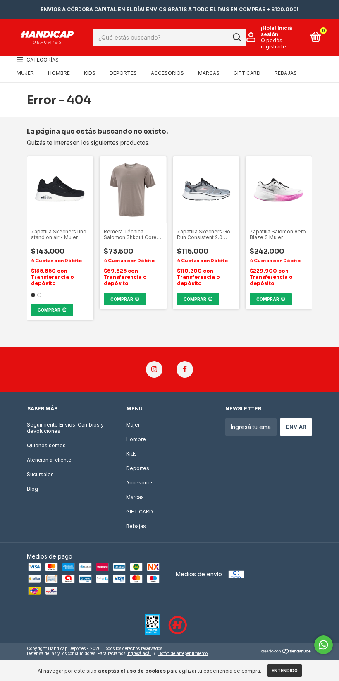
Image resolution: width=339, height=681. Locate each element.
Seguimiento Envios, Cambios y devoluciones (65, 428)
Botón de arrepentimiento (183, 653)
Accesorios (167, 73)
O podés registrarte (273, 43)
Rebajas (286, 73)
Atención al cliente (49, 460)
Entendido (285, 670)
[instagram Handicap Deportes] (154, 369)
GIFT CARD (247, 73)
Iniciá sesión (276, 31)
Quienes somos (46, 445)
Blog (32, 489)
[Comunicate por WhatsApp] (323, 644)
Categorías (42, 60)
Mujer (25, 73)
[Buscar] (236, 37)
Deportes (123, 73)
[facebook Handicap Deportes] (185, 369)
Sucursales (40, 474)
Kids (89, 73)
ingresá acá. (139, 653)
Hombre (59, 73)
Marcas (209, 73)
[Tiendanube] (286, 651)
